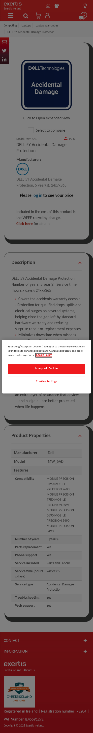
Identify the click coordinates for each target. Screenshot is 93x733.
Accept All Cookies (46, 368)
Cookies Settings (46, 381)
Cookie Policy (44, 355)
